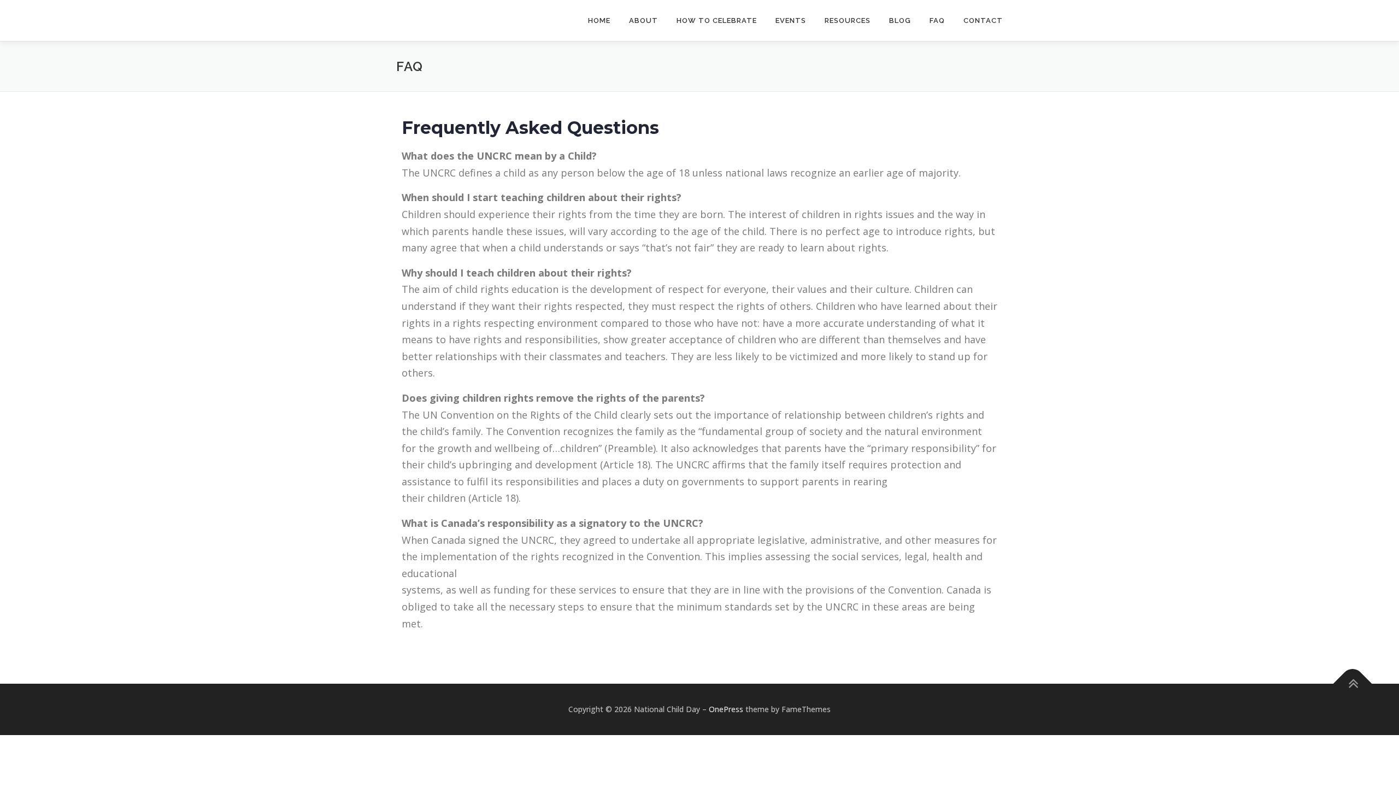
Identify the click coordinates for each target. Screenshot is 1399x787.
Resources (848, 20)
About (643, 20)
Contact (983, 20)
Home (599, 20)
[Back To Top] (1352, 684)
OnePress (726, 709)
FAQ (937, 20)
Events (790, 20)
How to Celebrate (717, 20)
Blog (900, 20)
